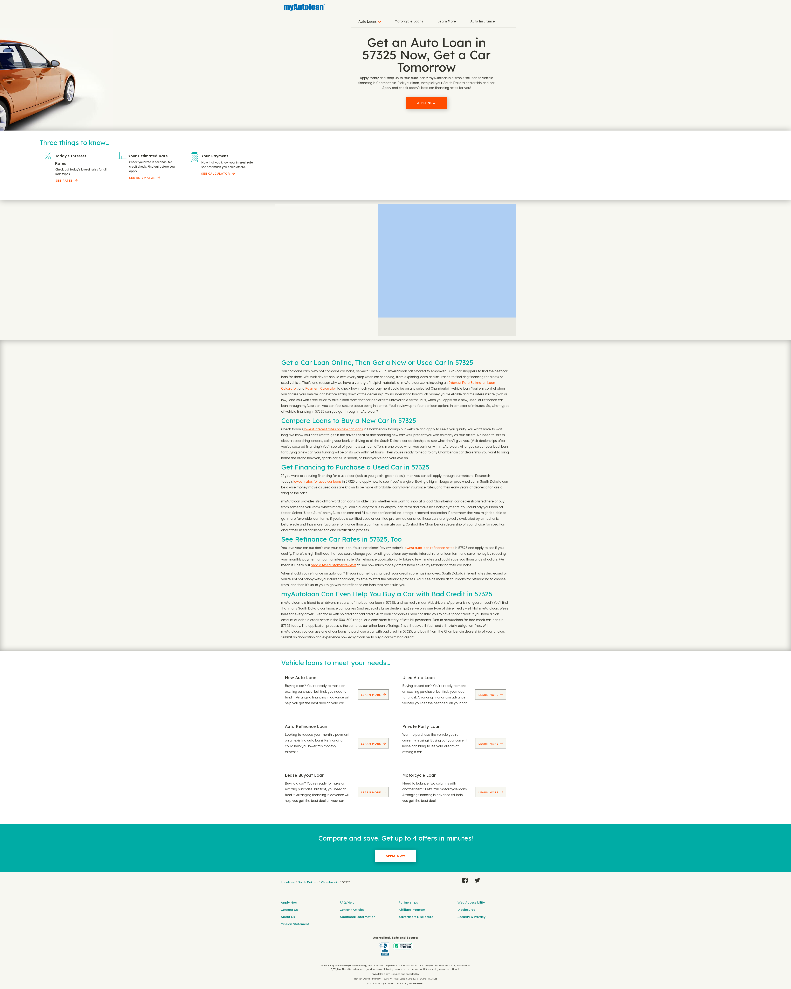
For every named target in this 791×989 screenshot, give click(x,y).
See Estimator (142, 178)
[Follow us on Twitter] (477, 879)
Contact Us (289, 910)
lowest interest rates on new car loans (333, 429)
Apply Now (426, 103)
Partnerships (408, 902)
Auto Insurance (482, 21)
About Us (288, 917)
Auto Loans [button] (367, 21)
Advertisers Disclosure (416, 917)
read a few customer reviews (333, 565)
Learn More (446, 21)
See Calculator (215, 173)
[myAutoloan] (395, 946)
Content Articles (352, 910)
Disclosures (466, 910)
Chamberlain (329, 882)
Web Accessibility (471, 902)
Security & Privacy (472, 917)
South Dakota (307, 882)
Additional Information (357, 917)
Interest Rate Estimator (467, 383)
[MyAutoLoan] (304, 7)
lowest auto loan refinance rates (428, 548)
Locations (288, 882)
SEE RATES (64, 180)
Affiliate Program (412, 910)
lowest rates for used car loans (317, 481)
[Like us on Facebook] (465, 879)
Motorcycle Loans (408, 21)
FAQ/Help (347, 902)
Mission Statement (295, 924)
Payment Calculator (320, 388)
